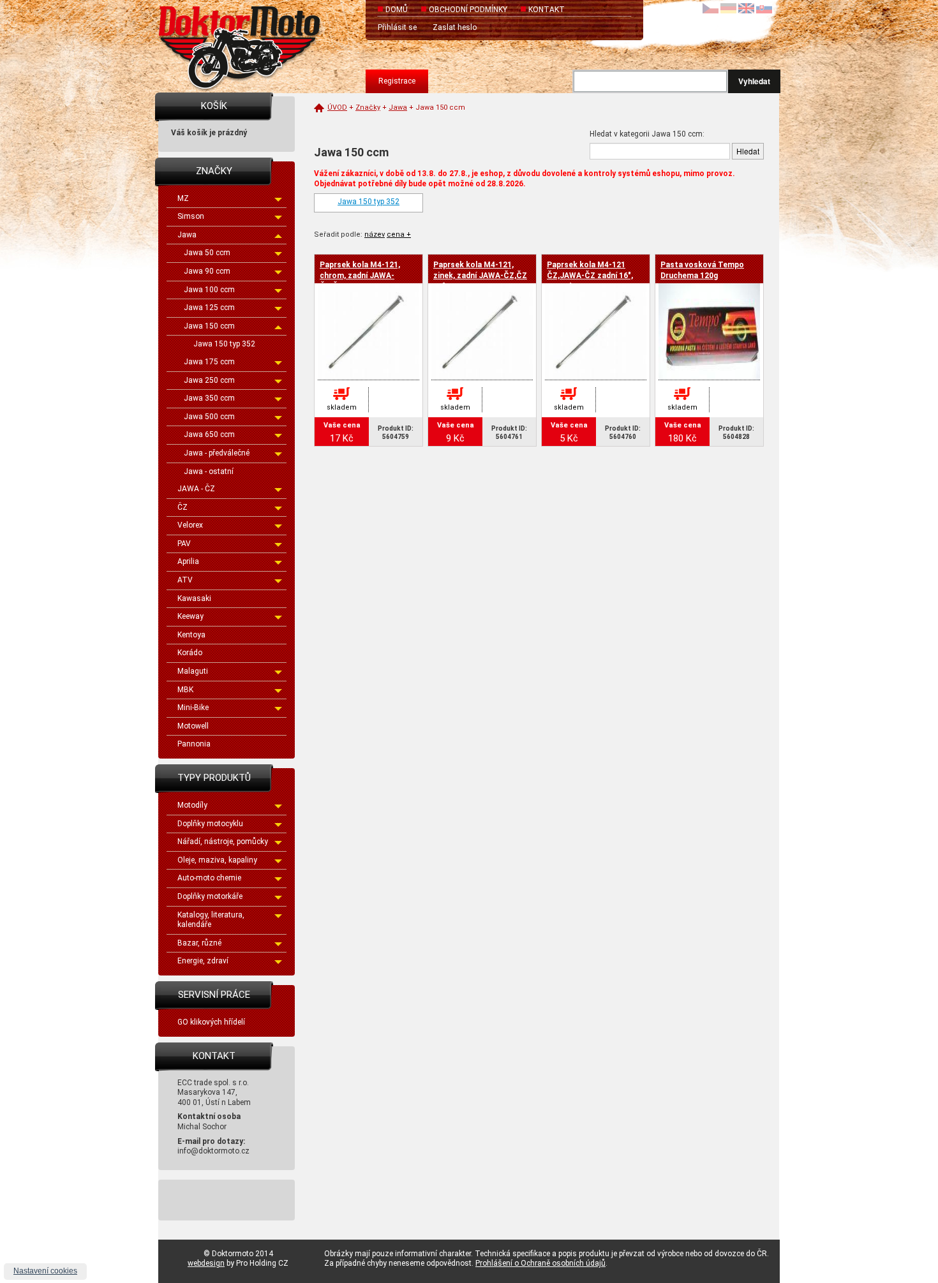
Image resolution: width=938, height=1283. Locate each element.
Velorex (190, 525)
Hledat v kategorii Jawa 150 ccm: (647, 134)
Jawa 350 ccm (209, 398)
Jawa (187, 234)
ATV (185, 579)
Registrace (396, 81)
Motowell (193, 726)
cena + (399, 234)
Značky (367, 107)
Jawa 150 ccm (209, 326)
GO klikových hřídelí (211, 1022)
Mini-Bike (193, 707)
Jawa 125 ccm (209, 307)
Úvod (337, 107)
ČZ (182, 507)
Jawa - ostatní (209, 471)
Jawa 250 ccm (209, 380)
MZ (183, 198)
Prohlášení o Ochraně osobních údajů (540, 1263)
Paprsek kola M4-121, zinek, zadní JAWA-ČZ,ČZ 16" (480, 275)
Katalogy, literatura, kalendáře (210, 920)
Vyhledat (754, 81)
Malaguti (192, 671)
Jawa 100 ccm (209, 289)
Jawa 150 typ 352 (224, 343)
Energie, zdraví (202, 960)
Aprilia (188, 561)
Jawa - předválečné (216, 453)
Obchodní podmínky (468, 9)
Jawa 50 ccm (207, 252)
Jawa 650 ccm (209, 434)
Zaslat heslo (455, 27)
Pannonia (194, 743)
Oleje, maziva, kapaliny (217, 860)
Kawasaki (194, 598)
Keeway (190, 616)
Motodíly (192, 805)
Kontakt (546, 9)
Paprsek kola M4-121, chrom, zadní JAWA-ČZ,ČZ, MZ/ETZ (360, 275)
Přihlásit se (397, 27)
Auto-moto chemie (209, 877)
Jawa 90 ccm (207, 271)
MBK (185, 689)
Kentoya (191, 634)
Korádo (189, 652)
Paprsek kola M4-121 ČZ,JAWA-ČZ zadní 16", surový (590, 275)
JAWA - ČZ (196, 488)
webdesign (206, 1263)
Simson (190, 216)
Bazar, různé (199, 942)
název (374, 234)
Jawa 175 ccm (209, 361)
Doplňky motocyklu (210, 823)
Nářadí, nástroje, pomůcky (222, 841)
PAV (184, 543)
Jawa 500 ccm (209, 416)
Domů (396, 9)
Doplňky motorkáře (209, 896)
